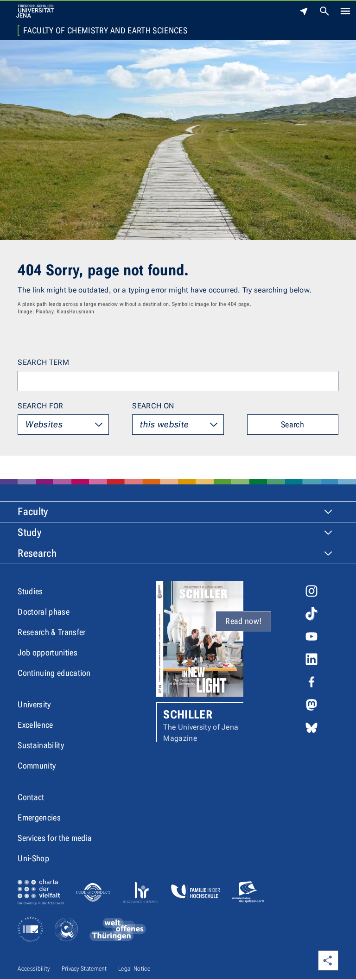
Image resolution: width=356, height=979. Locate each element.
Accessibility (34, 968)
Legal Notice (134, 968)
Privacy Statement (84, 968)
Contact (31, 797)
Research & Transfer (51, 632)
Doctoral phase (43, 612)
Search (292, 424)
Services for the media (55, 838)
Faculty (33, 511)
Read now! (243, 621)
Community (37, 765)
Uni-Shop (33, 858)
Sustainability (41, 745)
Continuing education (54, 673)
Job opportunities (47, 652)
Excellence (35, 725)
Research (37, 553)
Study (29, 532)
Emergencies (39, 817)
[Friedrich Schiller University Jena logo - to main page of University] (35, 11)
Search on (153, 405)
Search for (40, 405)
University (34, 704)
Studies (30, 591)
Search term (43, 362)
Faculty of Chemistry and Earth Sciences (105, 30)
